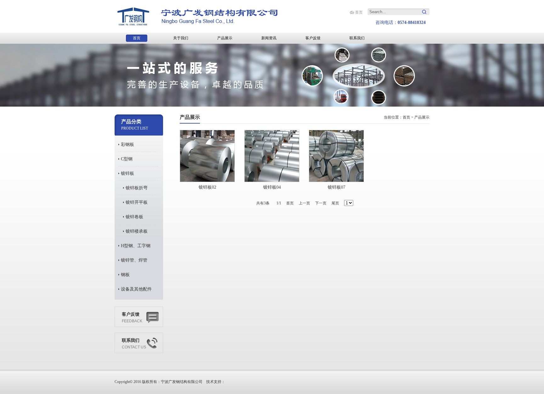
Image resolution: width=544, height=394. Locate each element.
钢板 (125, 274)
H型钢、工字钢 (135, 245)
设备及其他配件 (136, 289)
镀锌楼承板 (137, 231)
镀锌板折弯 (137, 188)
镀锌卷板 (134, 216)
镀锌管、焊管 (134, 260)
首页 (359, 12)
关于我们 (180, 38)
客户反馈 (312, 38)
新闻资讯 (268, 38)
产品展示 (224, 38)
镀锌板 (127, 173)
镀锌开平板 (137, 202)
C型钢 (127, 159)
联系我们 (357, 38)
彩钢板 (127, 144)
